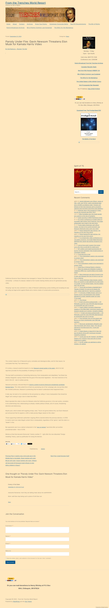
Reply (9, 502)
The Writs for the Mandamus (63, 27)
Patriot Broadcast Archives (16, 27)
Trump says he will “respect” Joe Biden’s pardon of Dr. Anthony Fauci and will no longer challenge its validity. (88, 338)
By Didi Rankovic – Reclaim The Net (16, 49)
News (67, 36)
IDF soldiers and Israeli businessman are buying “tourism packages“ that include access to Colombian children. (88, 250)
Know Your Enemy (41, 24)
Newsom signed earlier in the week (44, 368)
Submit (101, 192)
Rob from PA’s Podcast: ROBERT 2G (89, 70)
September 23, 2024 (15, 36)
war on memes (41, 427)
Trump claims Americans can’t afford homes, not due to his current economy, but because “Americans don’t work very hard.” (87, 226)
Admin (43, 449)
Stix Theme (28, 601)
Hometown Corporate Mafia (59, 24)
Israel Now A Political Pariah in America (89, 267)
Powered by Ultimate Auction (102, 607)
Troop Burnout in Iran (84, 254)
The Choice (83, 300)
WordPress (16, 601)
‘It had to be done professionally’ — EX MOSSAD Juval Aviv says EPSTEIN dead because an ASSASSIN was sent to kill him (88, 303)
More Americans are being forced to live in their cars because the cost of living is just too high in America (88, 276)
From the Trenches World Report (26, 2)
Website (8, 551)
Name (7, 536)
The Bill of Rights (94, 24)
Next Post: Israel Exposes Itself (60, 456)
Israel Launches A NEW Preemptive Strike (90, 217)
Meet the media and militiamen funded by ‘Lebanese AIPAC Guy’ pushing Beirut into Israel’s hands (88, 270)
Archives (30, 24)
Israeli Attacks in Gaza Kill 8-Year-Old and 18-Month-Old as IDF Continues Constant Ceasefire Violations (87, 333)
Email (7, 543)
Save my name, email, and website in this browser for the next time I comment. (29, 558)
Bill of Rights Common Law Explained (39, 27)
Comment (9, 526)
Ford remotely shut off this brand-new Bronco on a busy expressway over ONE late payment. (88, 320)
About (15, 24)
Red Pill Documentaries (78, 24)
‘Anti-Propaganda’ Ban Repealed (89, 85)
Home (8, 24)
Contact (21, 24)
